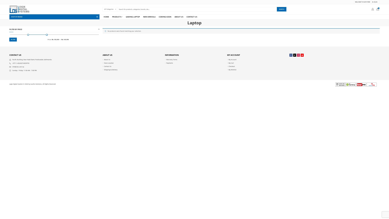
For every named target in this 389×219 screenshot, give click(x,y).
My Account (232, 60)
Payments (169, 63)
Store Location (109, 63)
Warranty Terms (171, 60)
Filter (13, 39)
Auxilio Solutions (36, 84)
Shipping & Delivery (110, 70)
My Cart (231, 63)
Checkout (232, 66)
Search (281, 9)
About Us (107, 60)
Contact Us (107, 66)
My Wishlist (232, 70)
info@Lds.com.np (18, 67)
